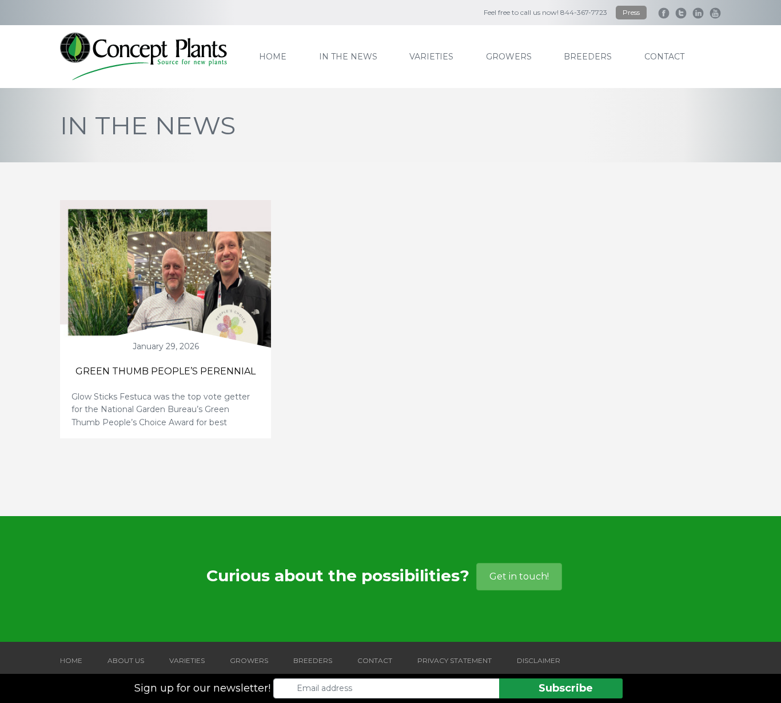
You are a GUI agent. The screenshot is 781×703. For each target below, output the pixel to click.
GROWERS (249, 660)
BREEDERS (312, 660)
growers (509, 56)
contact (664, 56)
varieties (431, 56)
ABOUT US (125, 660)
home (272, 56)
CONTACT (374, 660)
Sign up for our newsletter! (202, 688)
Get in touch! (519, 576)
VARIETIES (187, 660)
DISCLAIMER (538, 660)
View (165, 286)
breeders (588, 56)
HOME (71, 660)
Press (631, 12)
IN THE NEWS (348, 56)
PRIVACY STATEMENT (454, 660)
